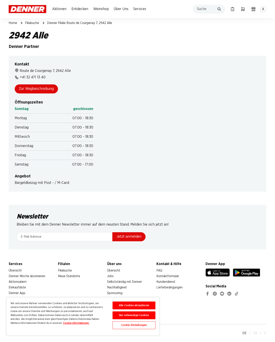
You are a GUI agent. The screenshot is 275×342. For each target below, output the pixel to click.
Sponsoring (114, 293)
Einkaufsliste (17, 287)
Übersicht (15, 270)
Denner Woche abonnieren (27, 276)
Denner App (17, 293)
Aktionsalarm (18, 281)
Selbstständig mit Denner (124, 281)
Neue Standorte (69, 276)
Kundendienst (165, 281)
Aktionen (59, 9)
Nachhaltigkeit (117, 287)
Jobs (110, 276)
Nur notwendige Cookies (134, 315)
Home (13, 23)
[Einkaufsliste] (232, 9)
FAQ (159, 270)
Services (139, 9)
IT (265, 333)
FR (255, 333)
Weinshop (101, 9)
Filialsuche (32, 23)
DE (244, 333)
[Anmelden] (263, 9)
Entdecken (79, 9)
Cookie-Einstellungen (134, 325)
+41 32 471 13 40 (32, 77)
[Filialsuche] (253, 9)
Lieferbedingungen (169, 287)
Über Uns (121, 9)
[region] (82, 316)
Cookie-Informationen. (76, 323)
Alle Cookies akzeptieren (134, 305)
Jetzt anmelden (129, 236)
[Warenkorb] (243, 9)
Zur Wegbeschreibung (36, 89)
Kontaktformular (167, 276)
